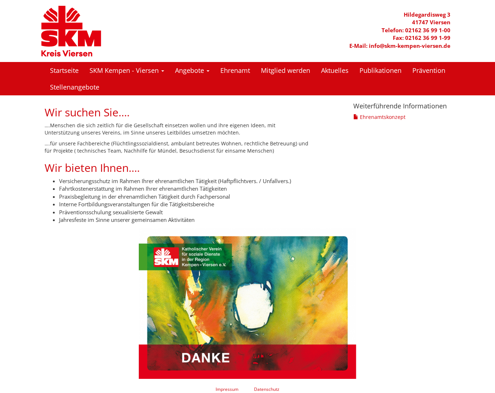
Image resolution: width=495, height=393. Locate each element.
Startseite (64, 70)
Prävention (428, 70)
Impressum (227, 389)
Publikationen (380, 70)
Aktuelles (335, 70)
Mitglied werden (285, 70)
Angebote (190, 70)
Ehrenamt (235, 70)
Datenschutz (266, 389)
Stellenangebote (74, 87)
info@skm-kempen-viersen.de (409, 45)
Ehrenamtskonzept (381, 116)
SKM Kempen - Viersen (125, 70)
